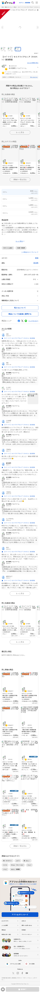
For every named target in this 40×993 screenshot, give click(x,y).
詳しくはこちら (34, 77)
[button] (20, 67)
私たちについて (20, 308)
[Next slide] (37, 27)
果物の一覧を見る (20, 179)
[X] (13, 973)
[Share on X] (22, 321)
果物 (15, 7)
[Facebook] (22, 973)
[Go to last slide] (2, 27)
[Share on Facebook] (19, 321)
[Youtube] (27, 973)
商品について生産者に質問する (20, 314)
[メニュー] (36, 2)
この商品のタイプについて (29, 252)
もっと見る (20, 132)
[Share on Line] (26, 321)
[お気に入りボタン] (16, 99)
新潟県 (35, 263)
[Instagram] (17, 973)
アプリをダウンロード (20, 914)
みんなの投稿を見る (32, 63)
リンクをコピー (33, 321)
